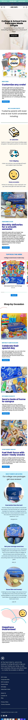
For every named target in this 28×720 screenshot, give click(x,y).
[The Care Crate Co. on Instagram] (1, 715)
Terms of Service (5, 704)
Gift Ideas (3, 687)
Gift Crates (4, 677)
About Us (3, 693)
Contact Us (4, 695)
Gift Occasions (5, 682)
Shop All (14, 295)
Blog (2, 698)
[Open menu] (1, 7)
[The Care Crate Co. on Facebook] (4, 715)
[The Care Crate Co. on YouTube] (6, 715)
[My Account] (23, 7)
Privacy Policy (4, 702)
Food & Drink (4, 684)
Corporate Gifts (5, 679)
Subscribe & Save (5, 689)
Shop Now (14, 35)
